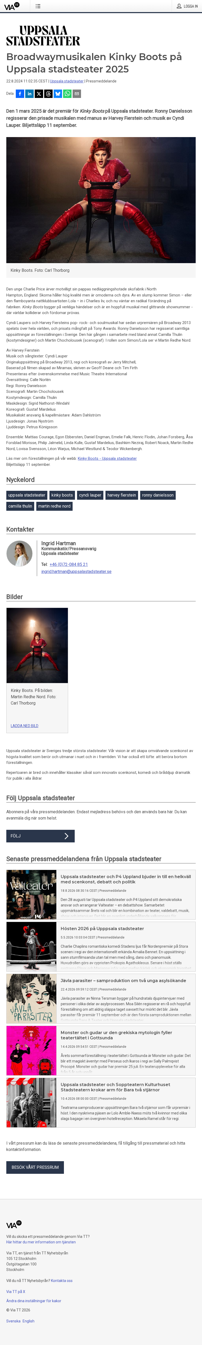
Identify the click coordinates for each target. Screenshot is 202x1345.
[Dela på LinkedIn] (29, 94)
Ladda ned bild (24, 726)
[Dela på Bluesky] (58, 94)
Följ (16, 835)
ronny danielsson (158, 495)
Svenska (13, 1321)
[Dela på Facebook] (20, 94)
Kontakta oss (62, 1281)
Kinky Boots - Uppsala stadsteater (107, 458)
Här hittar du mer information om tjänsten (41, 1242)
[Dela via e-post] (77, 94)
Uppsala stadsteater (67, 81)
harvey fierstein (122, 495)
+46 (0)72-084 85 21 (69, 564)
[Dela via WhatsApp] (67, 94)
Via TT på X (15, 1292)
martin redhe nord (54, 506)
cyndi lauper (90, 495)
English (28, 1321)
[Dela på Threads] (48, 94)
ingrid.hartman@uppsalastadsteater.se (76, 571)
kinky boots (62, 495)
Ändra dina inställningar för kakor (33, 1301)
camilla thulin (20, 506)
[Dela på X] (39, 94)
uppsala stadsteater (26, 495)
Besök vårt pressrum (35, 1167)
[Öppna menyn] (39, 6)
